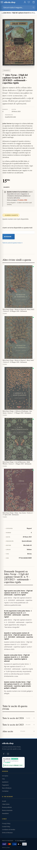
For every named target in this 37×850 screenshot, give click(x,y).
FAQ (3, 779)
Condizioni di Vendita (8, 829)
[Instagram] (8, 753)
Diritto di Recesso (7, 832)
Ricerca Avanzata (7, 810)
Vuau (8, 847)
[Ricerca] (33, 7)
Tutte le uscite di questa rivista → (12, 243)
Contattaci (5, 791)
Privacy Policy (6, 823)
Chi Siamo (5, 776)
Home (2, 13)
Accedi (4, 801)
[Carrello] (33, 2)
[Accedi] (25, 2)
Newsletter (5, 813)
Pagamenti (5, 785)
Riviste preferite (7, 807)
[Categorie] (2, 2)
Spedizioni (5, 782)
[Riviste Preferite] (29, 2)
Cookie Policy (6, 826)
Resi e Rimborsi (6, 788)
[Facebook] (3, 753)
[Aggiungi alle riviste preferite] (3, 74)
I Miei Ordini (5, 804)
